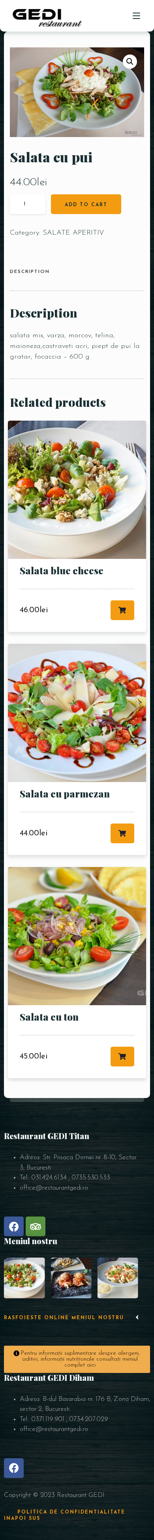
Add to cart (86, 205)
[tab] (33, 272)
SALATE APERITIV (73, 233)
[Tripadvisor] (35, 1226)
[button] (138, 1318)
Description (30, 271)
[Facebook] (14, 1226)
